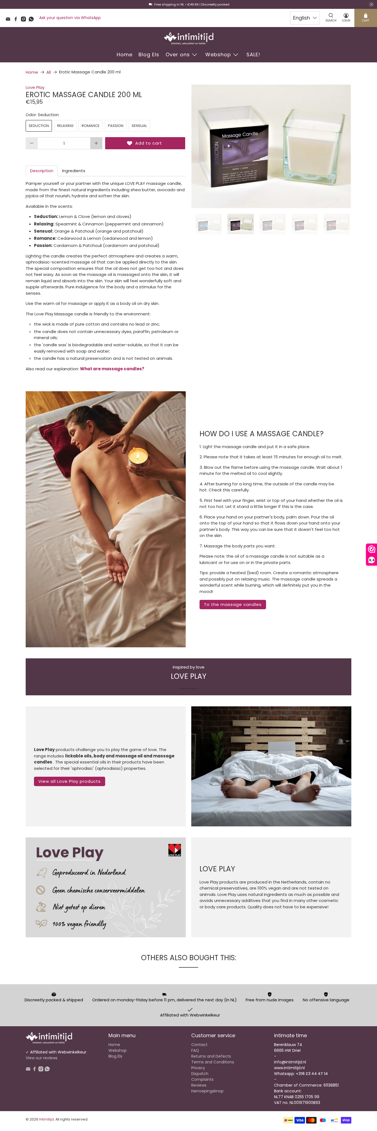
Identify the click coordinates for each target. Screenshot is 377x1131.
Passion (115, 125)
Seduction (39, 125)
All (48, 72)
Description (41, 171)
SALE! (253, 54)
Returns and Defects (211, 1056)
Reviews (198, 1085)
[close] (371, 4)
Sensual (139, 125)
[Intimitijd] (188, 38)
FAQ (195, 1050)
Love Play (35, 87)
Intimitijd (46, 1119)
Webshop (218, 54)
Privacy (198, 1068)
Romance (91, 125)
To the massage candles (233, 604)
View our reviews (41, 1058)
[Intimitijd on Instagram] (25, 20)
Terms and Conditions (212, 1062)
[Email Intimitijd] (9, 20)
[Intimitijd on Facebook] (17, 20)
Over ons (178, 54)
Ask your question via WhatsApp (70, 17)
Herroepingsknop (207, 1091)
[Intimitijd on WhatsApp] (32, 20)
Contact (199, 1044)
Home (124, 54)
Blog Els (149, 54)
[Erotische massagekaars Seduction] (271, 146)
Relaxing (65, 125)
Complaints (202, 1079)
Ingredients (73, 171)
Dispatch (199, 1073)
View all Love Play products (69, 781)
